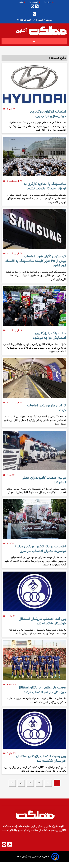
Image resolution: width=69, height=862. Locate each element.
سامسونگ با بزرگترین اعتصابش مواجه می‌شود (49, 335)
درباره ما (48, 2)
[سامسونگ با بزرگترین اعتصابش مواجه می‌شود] (34, 307)
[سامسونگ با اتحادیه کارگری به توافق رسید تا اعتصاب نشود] (34, 158)
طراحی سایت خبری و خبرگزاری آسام (33, 856)
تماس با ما (34, 2)
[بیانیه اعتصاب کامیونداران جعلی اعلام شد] (34, 452)
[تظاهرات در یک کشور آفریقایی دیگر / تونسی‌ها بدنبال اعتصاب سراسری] (34, 520)
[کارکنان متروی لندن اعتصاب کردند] (34, 379)
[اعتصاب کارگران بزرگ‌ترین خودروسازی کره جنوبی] (34, 85)
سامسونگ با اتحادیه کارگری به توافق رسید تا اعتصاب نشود (45, 186)
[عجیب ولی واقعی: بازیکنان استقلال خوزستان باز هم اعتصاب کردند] (34, 661)
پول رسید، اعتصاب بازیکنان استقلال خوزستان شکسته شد (41, 758)
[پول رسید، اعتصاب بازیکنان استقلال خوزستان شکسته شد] (34, 730)
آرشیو (21, 2)
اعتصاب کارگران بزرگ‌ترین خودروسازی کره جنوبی (48, 114)
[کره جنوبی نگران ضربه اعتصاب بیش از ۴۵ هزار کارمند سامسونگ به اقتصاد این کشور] (34, 230)
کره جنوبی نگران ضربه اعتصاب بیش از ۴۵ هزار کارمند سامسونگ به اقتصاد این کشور (35, 261)
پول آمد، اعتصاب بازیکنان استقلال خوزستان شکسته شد (42, 621)
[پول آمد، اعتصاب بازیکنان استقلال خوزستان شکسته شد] (34, 593)
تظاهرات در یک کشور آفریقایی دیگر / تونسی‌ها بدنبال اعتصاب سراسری (40, 548)
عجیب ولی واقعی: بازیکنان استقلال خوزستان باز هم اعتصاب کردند (42, 690)
